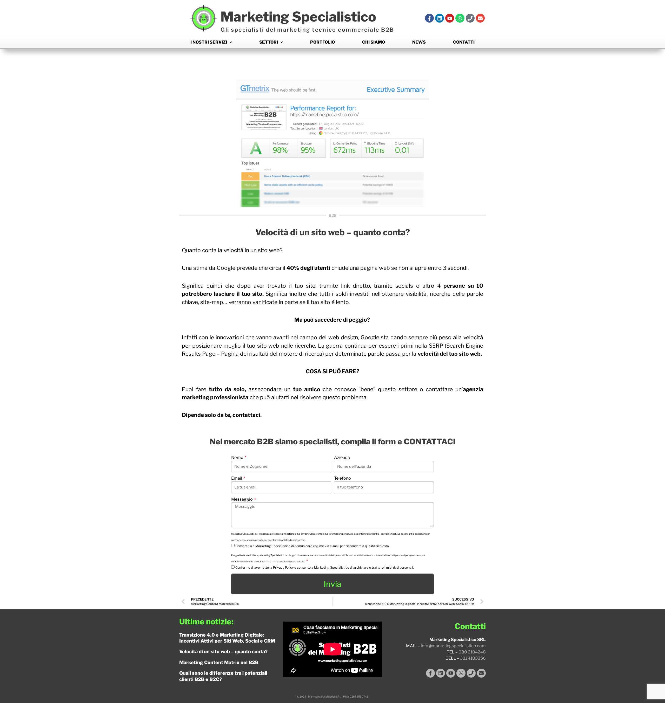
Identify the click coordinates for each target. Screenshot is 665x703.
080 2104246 (472, 652)
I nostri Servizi (208, 42)
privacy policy (270, 561)
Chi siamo (373, 42)
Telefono (342, 478)
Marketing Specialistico (298, 17)
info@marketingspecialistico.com (453, 645)
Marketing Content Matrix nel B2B (218, 662)
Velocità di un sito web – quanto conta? (223, 651)
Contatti (464, 42)
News (419, 42)
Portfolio (322, 42)
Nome (237, 457)
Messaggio (242, 499)
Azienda (342, 457)
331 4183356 (473, 658)
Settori (268, 42)
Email (237, 478)
